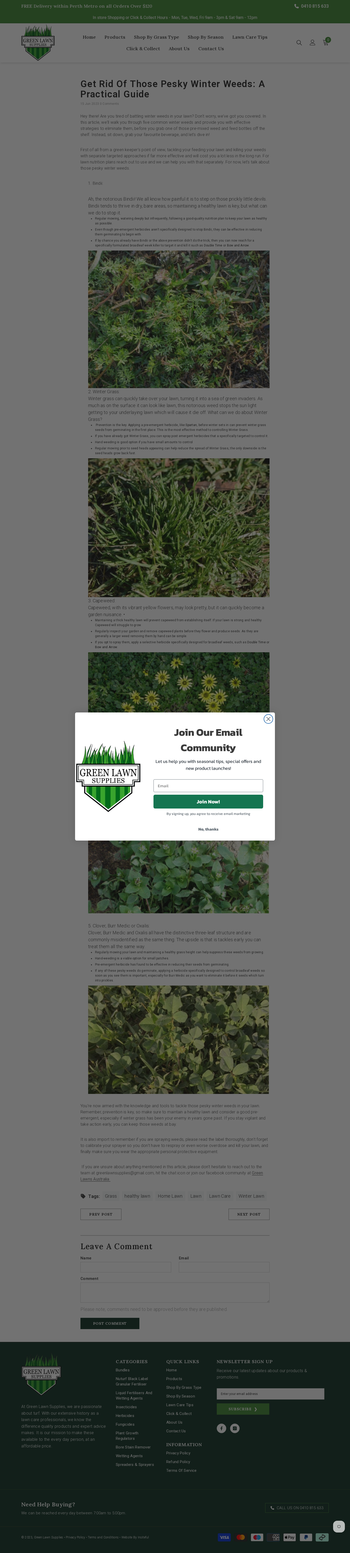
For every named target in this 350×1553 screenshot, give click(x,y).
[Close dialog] (268, 719)
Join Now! (208, 801)
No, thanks (208, 829)
